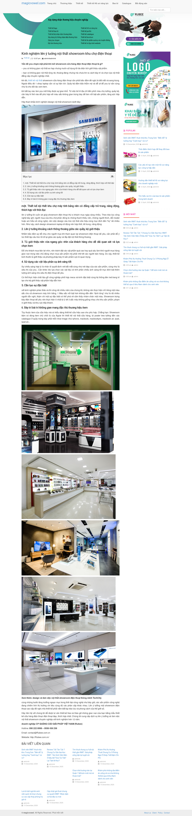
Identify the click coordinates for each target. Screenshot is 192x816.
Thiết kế (79, 3)
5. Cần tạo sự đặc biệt (34, 195)
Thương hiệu (66, 3)
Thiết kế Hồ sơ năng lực (98, 3)
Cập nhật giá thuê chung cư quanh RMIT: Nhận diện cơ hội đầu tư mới (57, 794)
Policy (160, 812)
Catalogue (126, 3)
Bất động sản (141, 3)
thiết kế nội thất (35, 80)
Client (154, 812)
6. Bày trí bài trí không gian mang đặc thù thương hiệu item (50, 198)
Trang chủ (51, 3)
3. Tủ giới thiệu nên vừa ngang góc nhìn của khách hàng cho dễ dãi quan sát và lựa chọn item (64, 189)
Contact (167, 812)
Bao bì (115, 3)
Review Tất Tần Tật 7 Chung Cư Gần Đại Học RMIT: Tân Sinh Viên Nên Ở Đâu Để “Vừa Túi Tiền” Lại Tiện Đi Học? (57, 755)
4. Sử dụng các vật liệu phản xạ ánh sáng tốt (44, 192)
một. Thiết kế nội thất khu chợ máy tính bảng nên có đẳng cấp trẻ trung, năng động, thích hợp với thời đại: (69, 182)
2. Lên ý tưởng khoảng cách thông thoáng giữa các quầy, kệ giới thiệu (54, 186)
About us (147, 812)
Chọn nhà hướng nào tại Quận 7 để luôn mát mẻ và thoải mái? (83, 773)
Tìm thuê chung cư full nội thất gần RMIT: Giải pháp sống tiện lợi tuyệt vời (83, 752)
